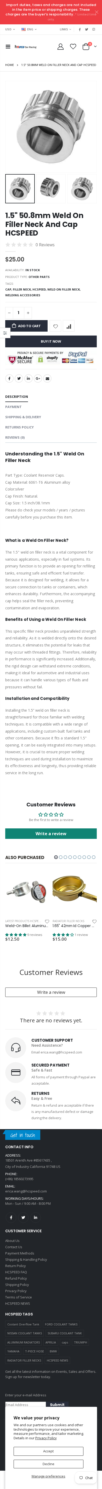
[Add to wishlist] (55, 326)
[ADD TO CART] (41, 879)
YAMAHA (13, 1351)
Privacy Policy (46, 1438)
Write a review (51, 833)
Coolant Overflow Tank (23, 1324)
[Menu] (8, 46)
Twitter (19, 378)
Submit (57, 1404)
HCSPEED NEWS (57, 1360)
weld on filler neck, (64, 289)
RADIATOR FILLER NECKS (24, 1360)
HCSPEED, (39, 289)
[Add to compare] (69, 326)
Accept (48, 1451)
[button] (56, 857)
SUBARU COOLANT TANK (65, 1333)
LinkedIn (28, 378)
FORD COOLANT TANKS (61, 1324)
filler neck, (22, 289)
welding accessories (22, 295)
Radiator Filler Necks (68, 921)
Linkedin (35, 1217)
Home (9, 65)
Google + (38, 378)
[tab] (16, 397)
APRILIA (51, 1342)
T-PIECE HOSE (34, 1351)
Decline (48, 1464)
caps (65, 1342)
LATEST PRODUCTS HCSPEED (23, 921)
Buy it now (51, 341)
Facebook (9, 378)
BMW (53, 1351)
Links (64, 29)
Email (47, 378)
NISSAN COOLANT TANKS (24, 1333)
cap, (9, 289)
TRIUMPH (80, 1342)
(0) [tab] (15, 437)
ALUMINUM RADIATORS (23, 1342)
